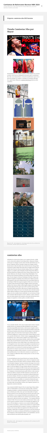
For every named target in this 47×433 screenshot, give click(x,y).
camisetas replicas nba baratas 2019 (20, 244)
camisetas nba (14, 255)
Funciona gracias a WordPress (13, 430)
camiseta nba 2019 (28, 421)
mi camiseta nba (14, 422)
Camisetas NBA (32, 336)
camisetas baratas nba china (28, 243)
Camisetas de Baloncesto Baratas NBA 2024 (22, 4)
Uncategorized (18, 243)
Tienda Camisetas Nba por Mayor (20, 30)
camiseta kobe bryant (26, 80)
